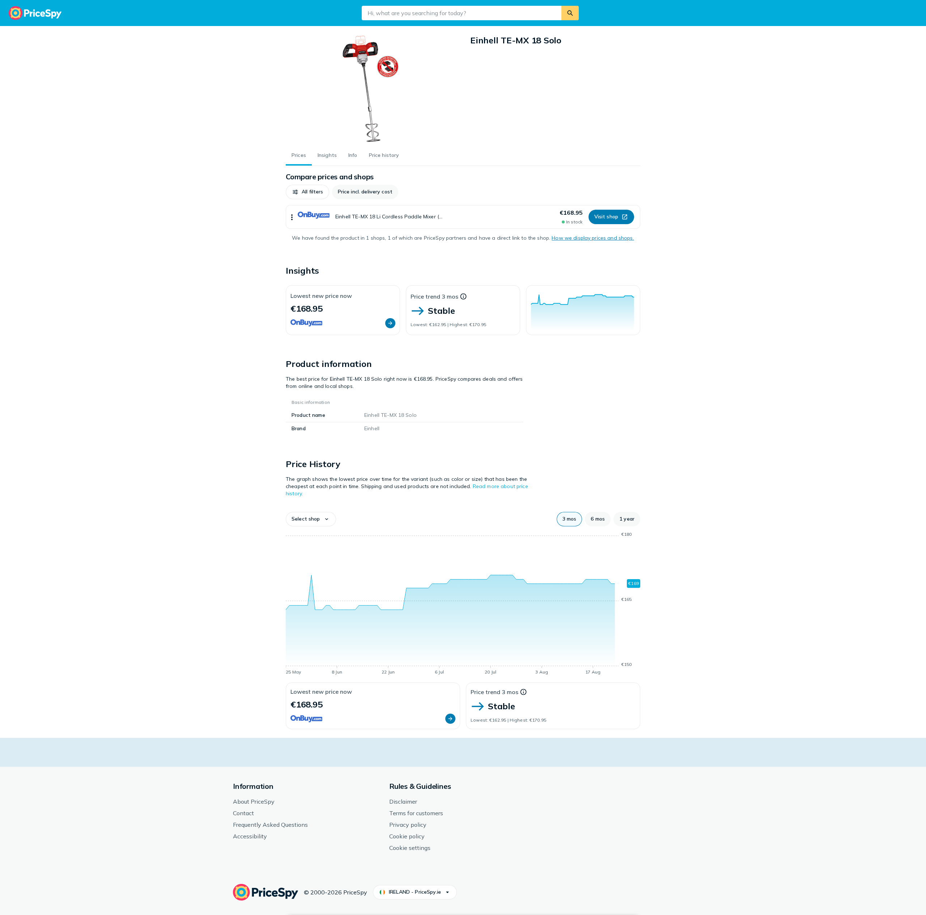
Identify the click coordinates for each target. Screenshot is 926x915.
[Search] (570, 13)
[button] (307, 192)
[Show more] (292, 217)
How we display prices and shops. (593, 238)
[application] (583, 310)
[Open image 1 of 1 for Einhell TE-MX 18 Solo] (371, 89)
